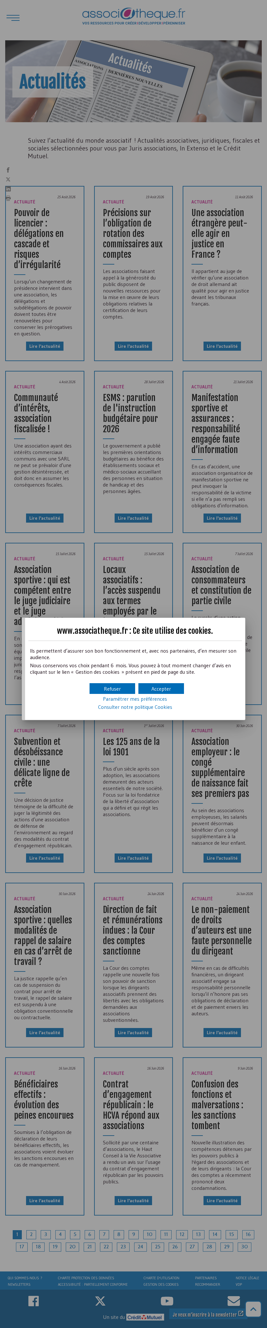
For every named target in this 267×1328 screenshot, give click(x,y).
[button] (161, 688)
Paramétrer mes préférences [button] (135, 699)
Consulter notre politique (135, 707)
